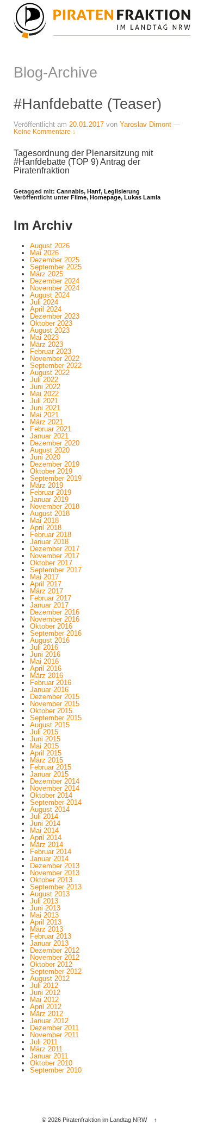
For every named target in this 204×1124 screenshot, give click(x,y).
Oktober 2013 (51, 880)
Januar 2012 (49, 1021)
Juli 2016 (44, 647)
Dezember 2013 (54, 866)
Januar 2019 (49, 499)
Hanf (94, 191)
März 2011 (46, 1049)
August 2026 (50, 246)
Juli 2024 (44, 302)
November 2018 (54, 506)
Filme (78, 197)
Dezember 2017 (54, 549)
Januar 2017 (49, 605)
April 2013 (45, 922)
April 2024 (45, 309)
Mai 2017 (44, 577)
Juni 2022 (45, 387)
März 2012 (46, 1014)
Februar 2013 (50, 936)
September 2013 (56, 887)
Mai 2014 (44, 830)
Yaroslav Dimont (145, 124)
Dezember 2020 (54, 443)
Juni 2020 (45, 457)
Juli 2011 (44, 1042)
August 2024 (50, 295)
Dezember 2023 (54, 316)
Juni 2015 (45, 739)
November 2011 (54, 1035)
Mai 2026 (44, 253)
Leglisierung (122, 191)
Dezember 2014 (54, 781)
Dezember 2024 (54, 281)
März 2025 (46, 274)
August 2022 (50, 373)
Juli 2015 (44, 732)
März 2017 (46, 591)
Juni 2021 (45, 408)
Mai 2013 (44, 915)
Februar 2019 (50, 492)
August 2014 (50, 809)
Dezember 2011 (54, 1028)
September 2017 (56, 570)
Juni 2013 (45, 908)
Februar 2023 (50, 351)
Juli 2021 (44, 401)
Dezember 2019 (54, 464)
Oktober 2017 (51, 563)
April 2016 (45, 668)
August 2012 (50, 978)
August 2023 (50, 330)
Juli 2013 (44, 901)
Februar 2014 (50, 852)
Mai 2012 (44, 1000)
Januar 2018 (49, 542)
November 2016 (54, 619)
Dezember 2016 (54, 612)
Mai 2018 (44, 520)
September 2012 (56, 971)
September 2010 (56, 1070)
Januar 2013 (49, 943)
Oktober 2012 (51, 964)
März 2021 (46, 422)
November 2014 (54, 788)
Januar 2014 (49, 859)
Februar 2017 (50, 598)
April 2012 (45, 1007)
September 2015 (56, 718)
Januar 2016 (49, 690)
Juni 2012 (45, 993)
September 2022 (56, 365)
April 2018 (45, 528)
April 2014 (45, 838)
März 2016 (46, 675)
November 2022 (54, 358)
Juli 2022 (44, 380)
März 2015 (46, 760)
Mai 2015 (44, 746)
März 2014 (46, 845)
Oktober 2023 (51, 323)
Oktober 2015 (51, 711)
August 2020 (50, 450)
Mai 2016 (44, 661)
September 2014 (56, 802)
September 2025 (56, 267)
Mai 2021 (44, 415)
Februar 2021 (50, 429)
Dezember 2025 (54, 260)
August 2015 (50, 725)
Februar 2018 (50, 535)
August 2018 (50, 513)
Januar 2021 (49, 436)
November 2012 (54, 957)
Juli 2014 (44, 816)
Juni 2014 (45, 823)
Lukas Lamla (142, 197)
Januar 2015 (49, 774)
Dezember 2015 (54, 697)
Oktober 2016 (51, 626)
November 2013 (54, 873)
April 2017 (45, 584)
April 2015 (45, 753)
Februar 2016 (50, 683)
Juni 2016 (45, 654)
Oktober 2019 (51, 471)
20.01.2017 (86, 124)
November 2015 (54, 704)
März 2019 (46, 485)
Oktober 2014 (51, 795)
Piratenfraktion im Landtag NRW (105, 1119)
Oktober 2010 (51, 1063)
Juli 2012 (44, 985)
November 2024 (54, 288)
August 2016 (50, 640)
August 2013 (50, 894)
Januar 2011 (49, 1056)
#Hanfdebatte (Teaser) (88, 103)
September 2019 (56, 478)
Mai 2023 (44, 337)
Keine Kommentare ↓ (45, 131)
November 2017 (54, 556)
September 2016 (56, 633)
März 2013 (46, 929)
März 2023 (46, 344)
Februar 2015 (50, 767)
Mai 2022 (44, 394)
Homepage (105, 197)
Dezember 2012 (54, 950)
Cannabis (70, 191)
